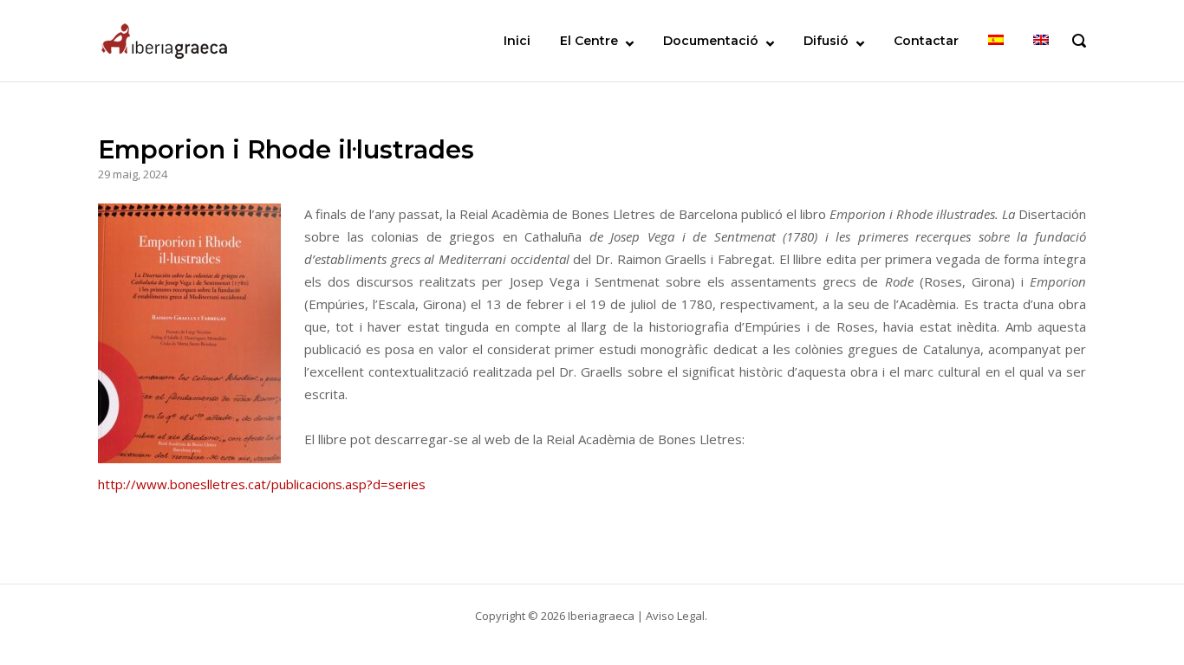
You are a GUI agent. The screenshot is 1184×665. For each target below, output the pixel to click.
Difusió (826, 40)
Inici (517, 40)
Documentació (710, 40)
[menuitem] (996, 40)
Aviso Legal (675, 615)
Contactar (926, 40)
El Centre (589, 40)
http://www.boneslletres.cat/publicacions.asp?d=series (262, 484)
